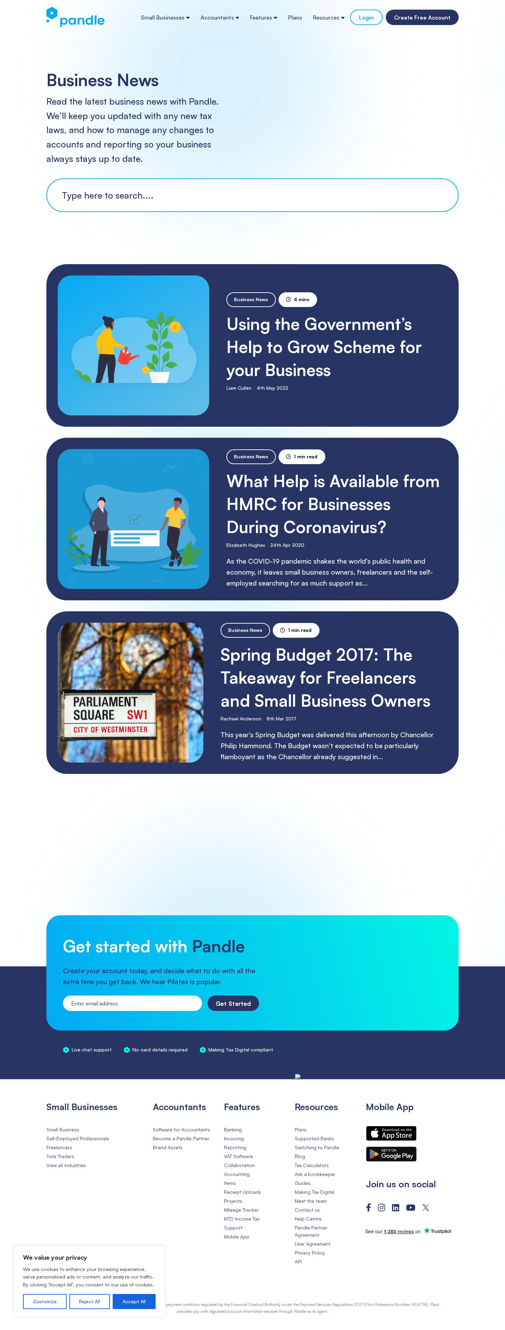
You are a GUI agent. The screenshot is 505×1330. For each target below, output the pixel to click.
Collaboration (239, 1165)
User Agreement (312, 1244)
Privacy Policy (310, 1253)
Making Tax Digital (314, 1192)
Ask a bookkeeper (315, 1174)
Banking (233, 1129)
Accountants (217, 17)
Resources (326, 17)
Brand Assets (167, 1147)
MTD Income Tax (241, 1219)
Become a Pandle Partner (181, 1138)
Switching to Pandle (317, 1147)
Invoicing (234, 1138)
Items (230, 1183)
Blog (300, 1156)
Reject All (89, 1301)
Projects (233, 1201)
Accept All (134, 1301)
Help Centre (308, 1219)
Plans (295, 17)
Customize (45, 1301)
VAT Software (238, 1156)
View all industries (66, 1165)
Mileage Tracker (241, 1210)
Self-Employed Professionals (77, 1138)
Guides (303, 1183)
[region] (89, 1281)
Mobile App (236, 1236)
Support (233, 1228)
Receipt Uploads (242, 1192)
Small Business (62, 1129)
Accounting (237, 1174)
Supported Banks (314, 1138)
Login (366, 17)
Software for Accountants (181, 1129)
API (298, 1261)
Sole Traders (60, 1156)
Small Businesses (162, 17)
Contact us (307, 1210)
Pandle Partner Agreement (311, 1231)
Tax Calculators (312, 1165)
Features (261, 17)
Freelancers (59, 1147)
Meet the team (311, 1201)
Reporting (235, 1147)
